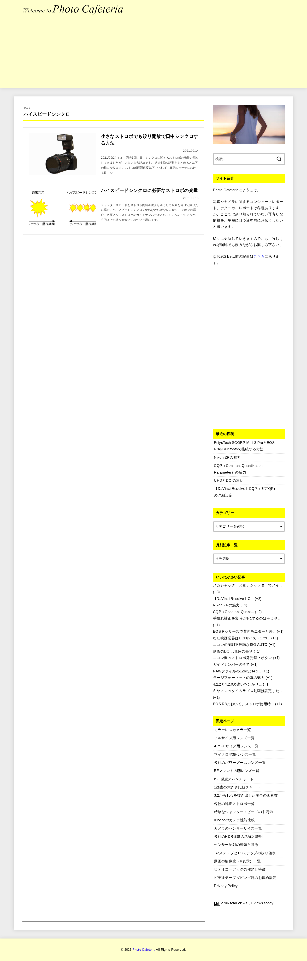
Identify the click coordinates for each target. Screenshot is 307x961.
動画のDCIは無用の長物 (233, 651)
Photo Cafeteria (143, 949)
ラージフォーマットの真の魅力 (239, 678)
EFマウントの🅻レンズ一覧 (236, 771)
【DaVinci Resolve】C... (233, 599)
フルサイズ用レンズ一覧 (234, 738)
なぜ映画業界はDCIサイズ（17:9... (241, 638)
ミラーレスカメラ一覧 (232, 730)
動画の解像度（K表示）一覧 (237, 861)
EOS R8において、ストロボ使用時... (243, 704)
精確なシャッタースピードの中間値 (243, 812)
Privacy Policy (226, 886)
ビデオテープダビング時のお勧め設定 (245, 878)
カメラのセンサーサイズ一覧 (238, 828)
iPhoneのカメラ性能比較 (234, 820)
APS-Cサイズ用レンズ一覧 (236, 746)
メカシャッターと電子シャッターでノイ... (248, 585)
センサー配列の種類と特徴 (236, 845)
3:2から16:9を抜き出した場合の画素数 (246, 795)
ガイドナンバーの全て (231, 664)
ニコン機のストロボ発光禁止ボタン (242, 658)
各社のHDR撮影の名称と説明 (238, 836)
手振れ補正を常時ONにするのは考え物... (247, 618)
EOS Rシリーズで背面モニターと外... (244, 631)
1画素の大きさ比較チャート (237, 787)
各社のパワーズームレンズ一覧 (240, 763)
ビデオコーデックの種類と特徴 (240, 869)
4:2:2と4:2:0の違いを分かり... (237, 684)
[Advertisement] (153, 54)
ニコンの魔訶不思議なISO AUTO (240, 645)
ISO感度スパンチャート (234, 779)
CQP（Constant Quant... (233, 612)
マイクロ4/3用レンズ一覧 (235, 754)
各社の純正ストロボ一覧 (234, 804)
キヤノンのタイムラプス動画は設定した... (248, 691)
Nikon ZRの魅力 (226, 605)
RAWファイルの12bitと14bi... (237, 671)
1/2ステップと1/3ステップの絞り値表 (245, 853)
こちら (259, 256)
